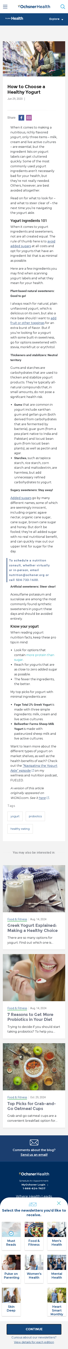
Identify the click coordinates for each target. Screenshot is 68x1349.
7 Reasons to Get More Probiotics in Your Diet (30, 1017)
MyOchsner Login (33, 1184)
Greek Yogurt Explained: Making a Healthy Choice (32, 928)
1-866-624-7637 (34, 1188)
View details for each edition (34, 1342)
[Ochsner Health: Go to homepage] (34, 6)
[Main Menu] (5, 6)
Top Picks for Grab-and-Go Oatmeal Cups (31, 1106)
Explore (54, 19)
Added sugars (20, 498)
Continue (34, 1329)
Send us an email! (34, 1155)
